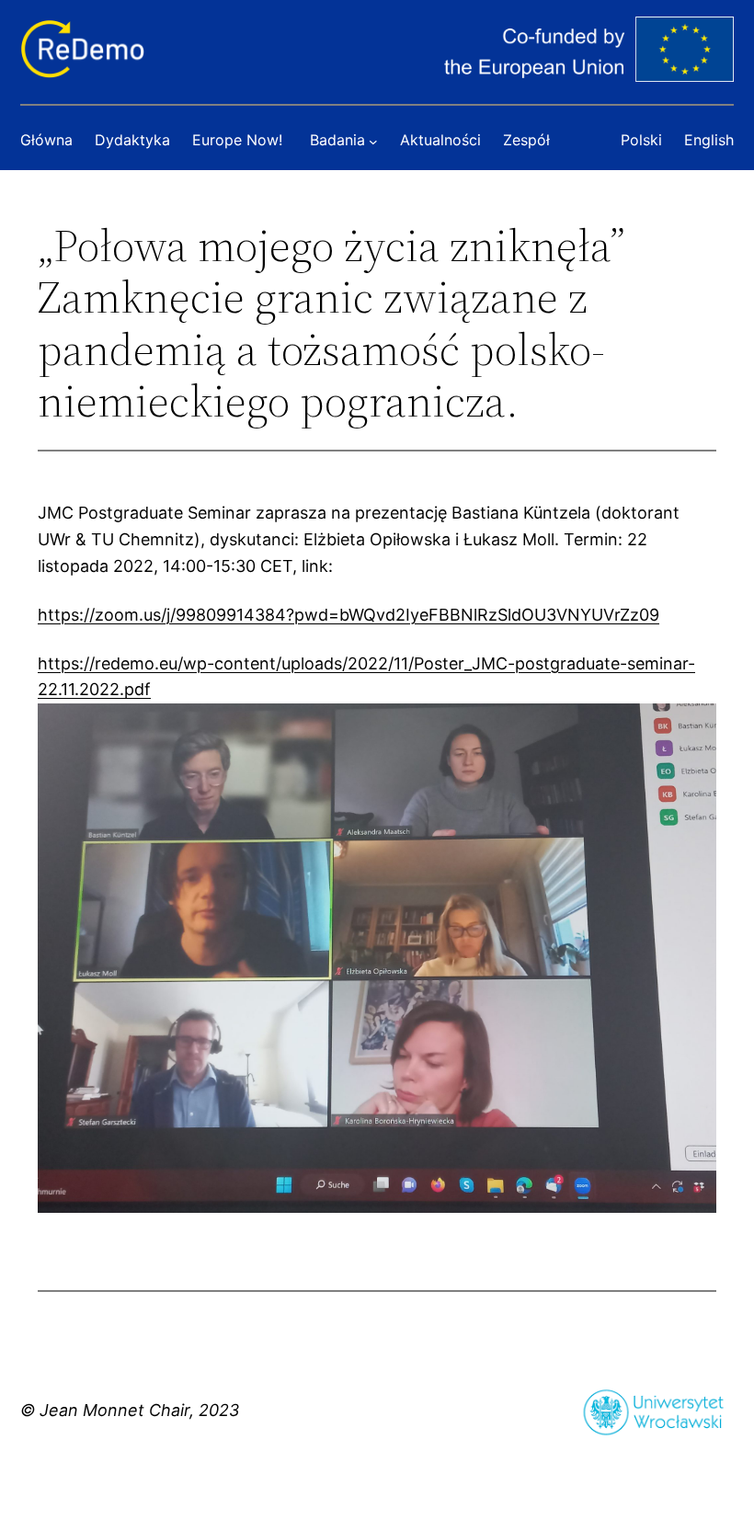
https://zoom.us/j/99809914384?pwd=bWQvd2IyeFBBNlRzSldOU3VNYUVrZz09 (348, 614)
